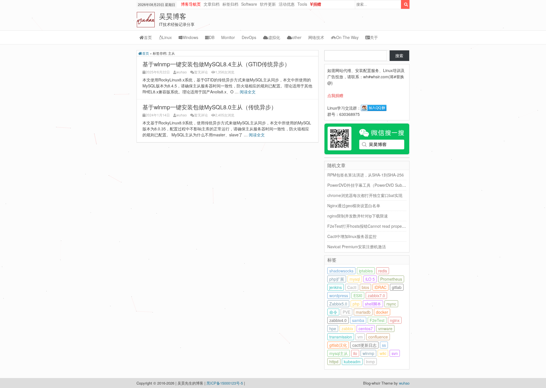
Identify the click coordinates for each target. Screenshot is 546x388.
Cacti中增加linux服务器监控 (352, 236)
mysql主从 (338, 353)
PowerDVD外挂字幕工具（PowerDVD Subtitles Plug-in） (377, 185)
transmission (340, 337)
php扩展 (336, 279)
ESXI (357, 295)
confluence (378, 337)
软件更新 (268, 4)
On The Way (347, 37)
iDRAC (380, 287)
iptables (366, 271)
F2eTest (377, 320)
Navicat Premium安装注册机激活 (356, 246)
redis (382, 271)
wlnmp (368, 353)
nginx (395, 320)
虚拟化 (274, 37)
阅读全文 (248, 92)
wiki (383, 353)
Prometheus (391, 279)
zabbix (347, 328)
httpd (333, 361)
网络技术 (316, 37)
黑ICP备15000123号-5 (225, 383)
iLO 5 (370, 279)
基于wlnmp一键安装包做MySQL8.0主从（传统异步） (209, 107)
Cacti (351, 287)
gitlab (397, 287)
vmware (385, 328)
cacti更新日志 (364, 345)
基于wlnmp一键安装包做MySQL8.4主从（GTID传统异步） (216, 64)
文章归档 (212, 4)
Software (249, 4)
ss (384, 345)
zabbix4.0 (338, 320)
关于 (374, 37)
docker (382, 312)
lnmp (370, 361)
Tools (302, 4)
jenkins (335, 287)
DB (211, 37)
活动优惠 (287, 4)
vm (360, 337)
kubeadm (352, 361)
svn (395, 353)
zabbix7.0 (376, 295)
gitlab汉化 (338, 345)
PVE (346, 312)
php (356, 304)
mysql (354, 279)
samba (358, 320)
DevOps (249, 37)
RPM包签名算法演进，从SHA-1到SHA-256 (365, 175)
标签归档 (230, 4)
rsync (391, 304)
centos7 (366, 328)
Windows (190, 37)
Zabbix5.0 (338, 304)
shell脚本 (373, 304)
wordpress (338, 295)
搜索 (399, 55)
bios (365, 287)
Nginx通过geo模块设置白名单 (353, 205)
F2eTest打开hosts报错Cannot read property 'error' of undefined (384, 226)
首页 (148, 37)
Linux (167, 37)
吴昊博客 (172, 16)
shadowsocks (341, 271)
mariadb (363, 312)
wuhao (181, 71)
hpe (332, 328)
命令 (333, 312)
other (296, 37)
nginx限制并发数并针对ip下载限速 (357, 216)
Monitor (228, 37)
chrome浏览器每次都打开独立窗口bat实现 (364, 195)
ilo (355, 353)
